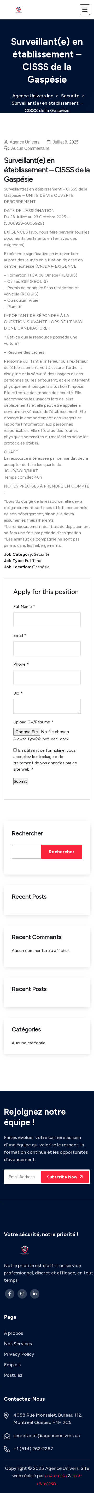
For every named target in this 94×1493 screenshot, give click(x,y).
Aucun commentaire (29, 148)
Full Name (24, 606)
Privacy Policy (19, 1354)
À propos (13, 1333)
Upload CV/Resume (33, 721)
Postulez (13, 1375)
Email (19, 635)
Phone (21, 664)
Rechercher (27, 833)
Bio (17, 693)
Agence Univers (24, 142)
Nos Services (18, 1344)
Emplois (12, 1365)
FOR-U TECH (56, 1476)
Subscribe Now (62, 1176)
